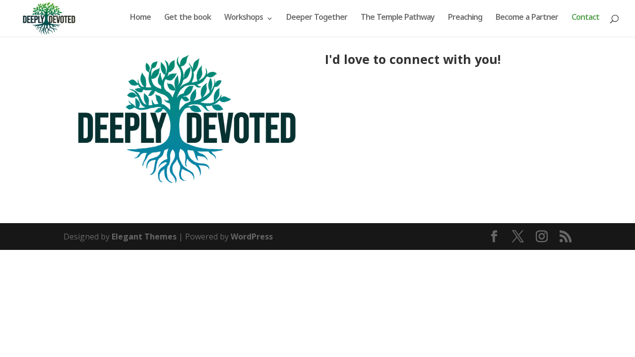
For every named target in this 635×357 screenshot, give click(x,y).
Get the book (187, 19)
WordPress (252, 236)
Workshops (243, 19)
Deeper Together (316, 19)
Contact (585, 19)
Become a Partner (527, 19)
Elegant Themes (144, 236)
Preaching (465, 19)
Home (140, 19)
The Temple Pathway (398, 19)
